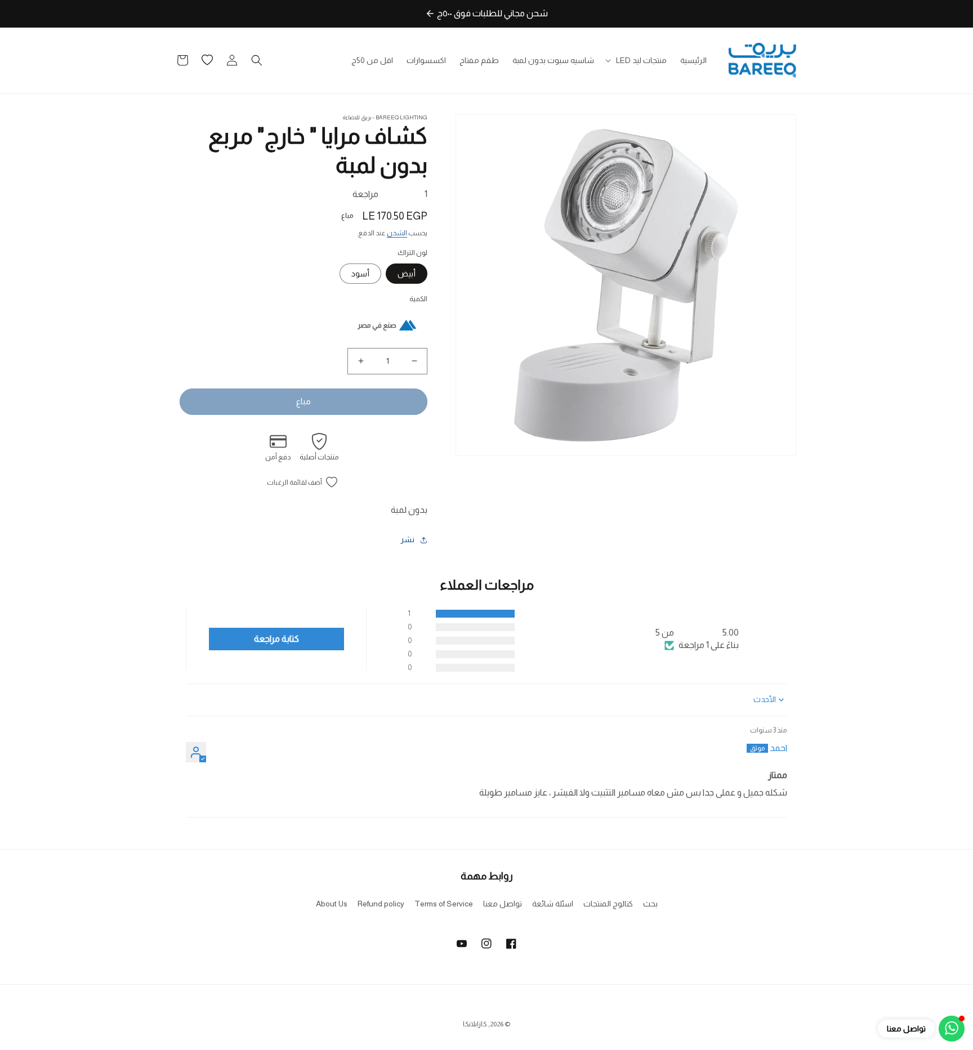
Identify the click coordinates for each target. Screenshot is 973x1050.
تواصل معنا (502, 903)
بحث (650, 903)
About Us (331, 903)
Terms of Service (443, 903)
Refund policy (381, 903)
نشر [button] (407, 539)
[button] (637, 60)
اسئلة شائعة (552, 903)
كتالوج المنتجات (608, 903)
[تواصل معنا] (951, 1028)
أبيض (407, 273)
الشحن (397, 233)
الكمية (418, 298)
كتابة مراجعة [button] (276, 639)
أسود (360, 273)
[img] (728, 731)
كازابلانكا (475, 1024)
